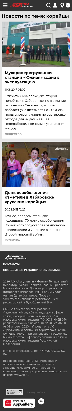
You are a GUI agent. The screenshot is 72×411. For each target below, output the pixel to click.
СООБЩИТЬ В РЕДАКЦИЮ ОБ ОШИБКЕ (31, 270)
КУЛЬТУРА (12, 240)
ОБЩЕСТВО (13, 134)
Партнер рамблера (36, 392)
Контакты (11, 264)
